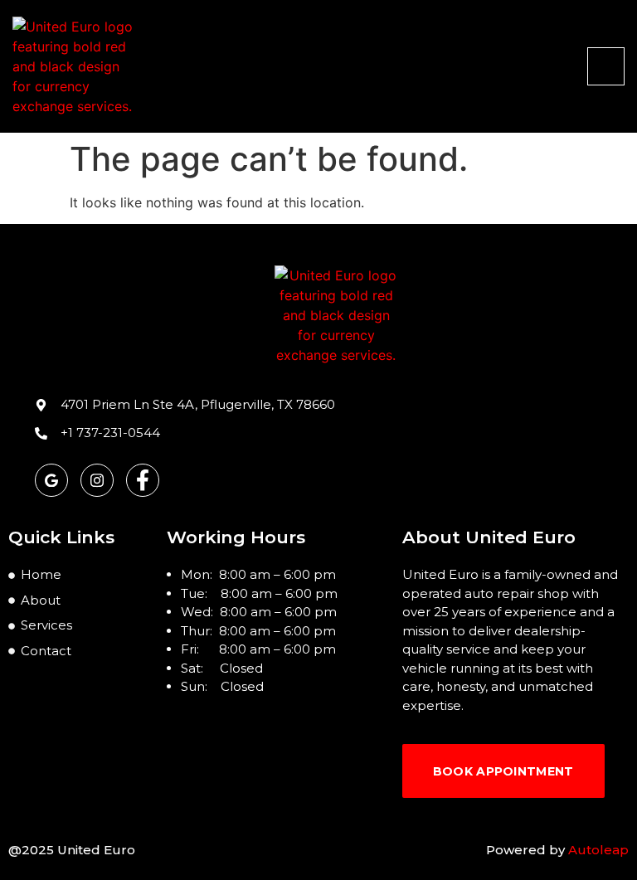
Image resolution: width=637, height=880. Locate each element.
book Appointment (503, 771)
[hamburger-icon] (606, 66)
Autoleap (598, 850)
